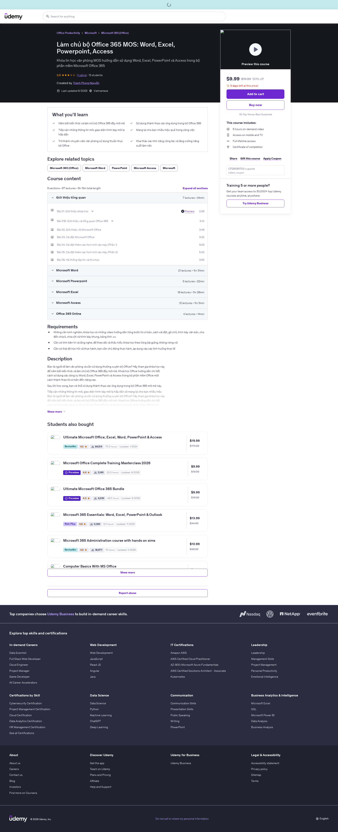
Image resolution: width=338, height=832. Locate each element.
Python (94, 709)
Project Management (264, 664)
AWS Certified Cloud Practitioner (190, 659)
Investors (15, 787)
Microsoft (91, 33)
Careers (14, 769)
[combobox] (134, 16)
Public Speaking (180, 715)
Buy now (255, 105)
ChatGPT (95, 721)
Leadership (258, 653)
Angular (94, 671)
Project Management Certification (29, 709)
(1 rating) (82, 75)
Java (92, 676)
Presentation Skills (182, 709)
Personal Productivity (264, 671)
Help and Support (100, 787)
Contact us (15, 775)
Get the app (97, 763)
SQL (253, 709)
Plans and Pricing (100, 775)
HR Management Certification (27, 727)
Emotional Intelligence (264, 676)
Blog (12, 781)
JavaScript (96, 659)
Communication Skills (183, 703)
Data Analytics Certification (25, 721)
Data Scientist (17, 653)
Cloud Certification (20, 715)
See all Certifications (21, 733)
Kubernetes (178, 676)
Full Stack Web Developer (25, 659)
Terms (255, 781)
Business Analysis (262, 727)
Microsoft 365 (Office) (115, 33)
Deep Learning (99, 727)
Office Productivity (68, 33)
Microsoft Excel (260, 703)
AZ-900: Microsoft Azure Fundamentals (194, 664)
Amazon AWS (179, 653)
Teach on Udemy (100, 769)
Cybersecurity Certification (25, 703)
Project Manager (19, 671)
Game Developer (19, 676)
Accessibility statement (265, 763)
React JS (95, 664)
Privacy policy (259, 769)
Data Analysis (259, 721)
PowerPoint (178, 727)
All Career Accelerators (23, 682)
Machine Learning (101, 715)
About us (14, 763)
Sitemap (256, 775)
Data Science (98, 703)
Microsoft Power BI (263, 715)
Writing (175, 721)
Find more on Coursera (23, 793)
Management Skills (262, 659)
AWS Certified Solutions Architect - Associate (198, 671)
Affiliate (94, 781)
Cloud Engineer (18, 664)
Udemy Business (60, 614)
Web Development (101, 653)
